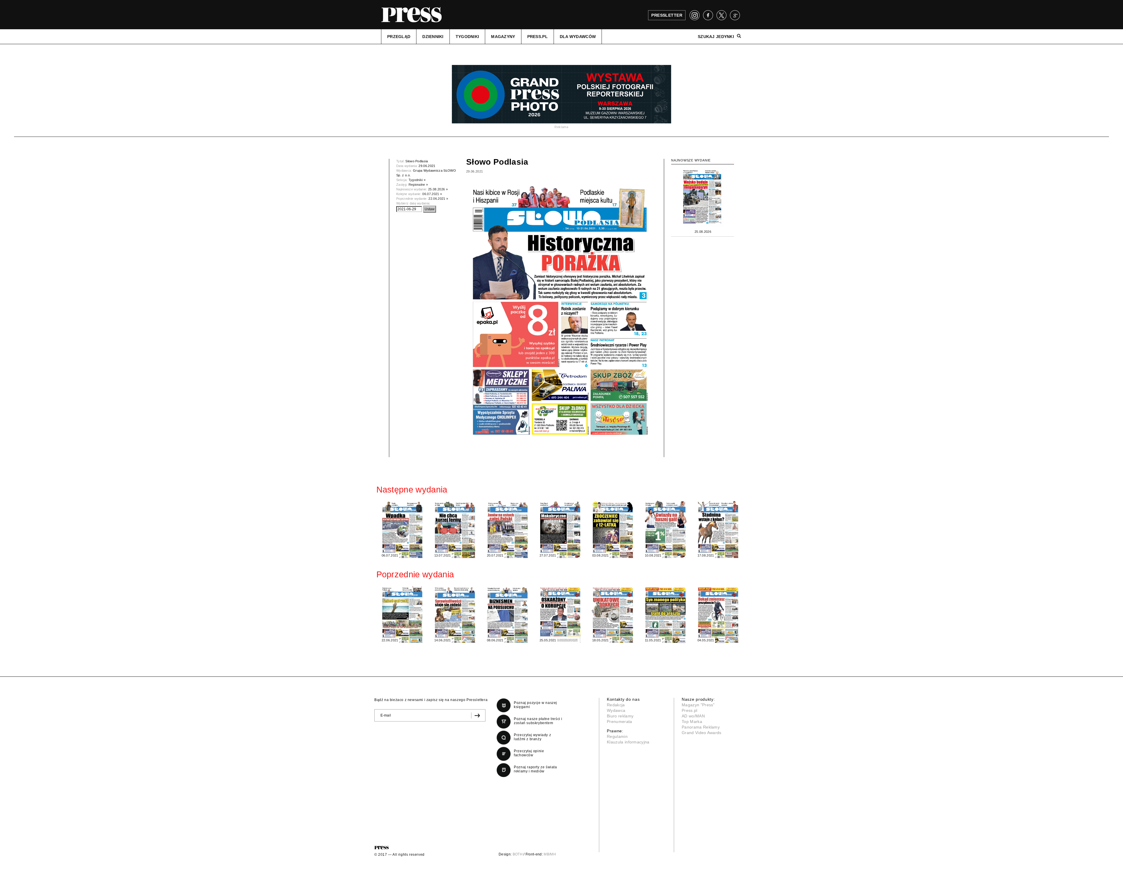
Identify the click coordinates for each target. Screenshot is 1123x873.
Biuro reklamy (620, 716)
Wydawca (616, 710)
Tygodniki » (417, 180)
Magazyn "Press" (698, 704)
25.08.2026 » (438, 189)
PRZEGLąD (398, 36)
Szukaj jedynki (716, 36)
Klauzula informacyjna (628, 742)
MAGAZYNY (503, 36)
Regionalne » (418, 184)
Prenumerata (619, 721)
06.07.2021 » (432, 194)
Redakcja (616, 704)
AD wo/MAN (693, 716)
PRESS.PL (537, 36)
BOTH (518, 854)
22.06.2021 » (438, 198)
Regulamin (617, 736)
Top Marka (692, 721)
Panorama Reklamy (701, 727)
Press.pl (689, 710)
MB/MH (550, 854)
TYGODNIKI (467, 36)
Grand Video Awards (701, 732)
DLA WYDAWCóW (578, 36)
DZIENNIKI (433, 36)
